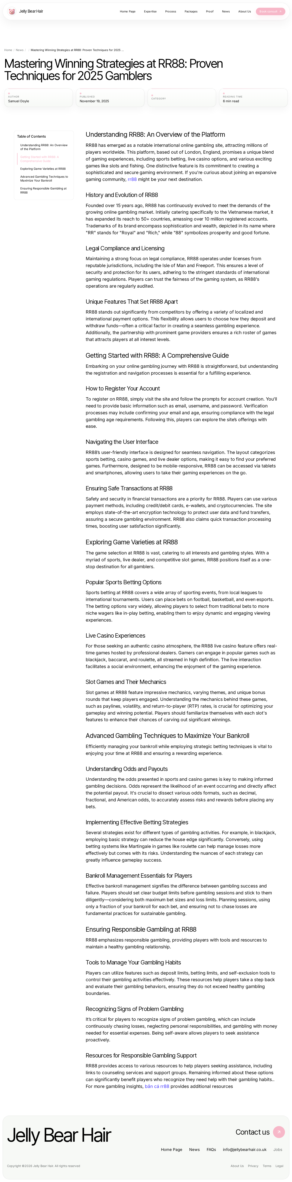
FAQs (211, 1149)
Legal (279, 1166)
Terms (267, 1166)
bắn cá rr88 (157, 1086)
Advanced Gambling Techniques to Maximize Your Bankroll (44, 178)
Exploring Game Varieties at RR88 (43, 168)
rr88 (132, 179)
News (20, 50)
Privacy (253, 1166)
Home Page (171, 1149)
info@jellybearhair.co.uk (245, 1149)
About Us (237, 1166)
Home (8, 50)
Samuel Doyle (18, 101)
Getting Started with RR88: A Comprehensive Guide (39, 159)
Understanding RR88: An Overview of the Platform (44, 147)
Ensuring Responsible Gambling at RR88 (43, 190)
